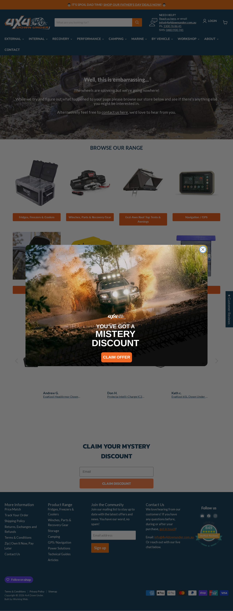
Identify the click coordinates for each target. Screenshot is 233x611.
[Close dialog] (203, 249)
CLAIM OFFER (116, 357)
